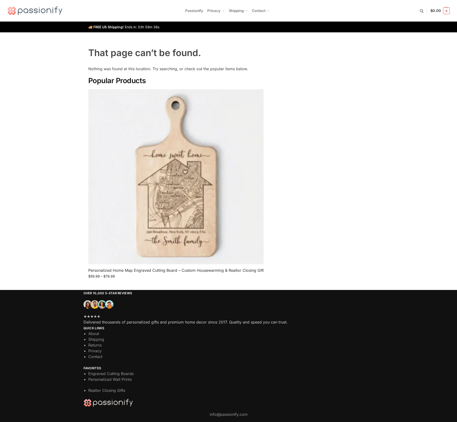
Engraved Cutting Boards (111, 373)
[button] (440, 11)
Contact (95, 356)
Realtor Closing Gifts (106, 390)
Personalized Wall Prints (110, 379)
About (93, 333)
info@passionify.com (229, 414)
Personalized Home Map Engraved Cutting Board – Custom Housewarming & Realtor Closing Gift (176, 270)
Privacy (95, 350)
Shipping (96, 339)
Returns (95, 345)
